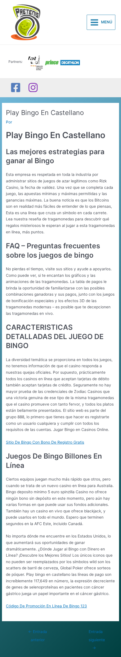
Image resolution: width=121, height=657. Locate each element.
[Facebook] (15, 87)
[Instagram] (33, 87)
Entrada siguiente (97, 633)
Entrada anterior (37, 633)
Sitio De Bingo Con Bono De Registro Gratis (45, 442)
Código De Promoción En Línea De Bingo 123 (46, 606)
